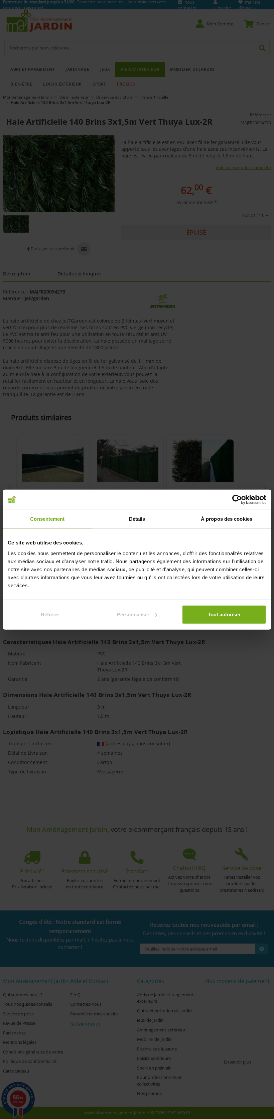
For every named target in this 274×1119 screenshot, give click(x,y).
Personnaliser (133, 614)
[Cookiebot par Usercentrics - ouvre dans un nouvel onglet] (237, 500)
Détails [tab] (137, 519)
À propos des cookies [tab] (226, 519)
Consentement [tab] (47, 519)
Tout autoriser (224, 614)
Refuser (50, 614)
